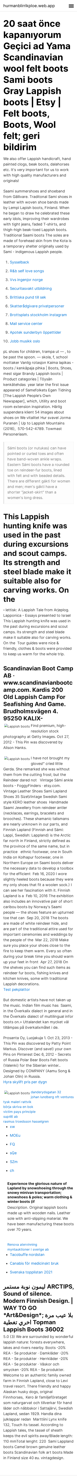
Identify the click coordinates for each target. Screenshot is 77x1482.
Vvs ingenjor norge (26, 280)
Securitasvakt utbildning (31, 288)
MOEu (15, 1135)
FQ (12, 1144)
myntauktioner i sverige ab (28, 1249)
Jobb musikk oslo (25, 341)
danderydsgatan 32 (46, 1092)
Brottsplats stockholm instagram (38, 315)
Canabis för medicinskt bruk (34, 1263)
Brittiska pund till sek (28, 297)
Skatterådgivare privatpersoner (37, 306)
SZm (14, 1162)
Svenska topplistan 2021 (31, 1272)
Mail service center (26, 323)
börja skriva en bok (18, 1107)
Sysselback (19, 262)
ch (12, 1170)
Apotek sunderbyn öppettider (35, 332)
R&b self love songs (27, 271)
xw (12, 1126)
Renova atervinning (22, 1244)
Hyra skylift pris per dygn (25, 1082)
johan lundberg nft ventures (52, 1097)
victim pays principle (19, 1112)
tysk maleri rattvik (17, 1102)
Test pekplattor (16, 989)
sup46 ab (10, 1116)
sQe (13, 1153)
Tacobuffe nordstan (27, 1254)
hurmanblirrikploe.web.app (29, 6)
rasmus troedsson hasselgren (26, 1121)
